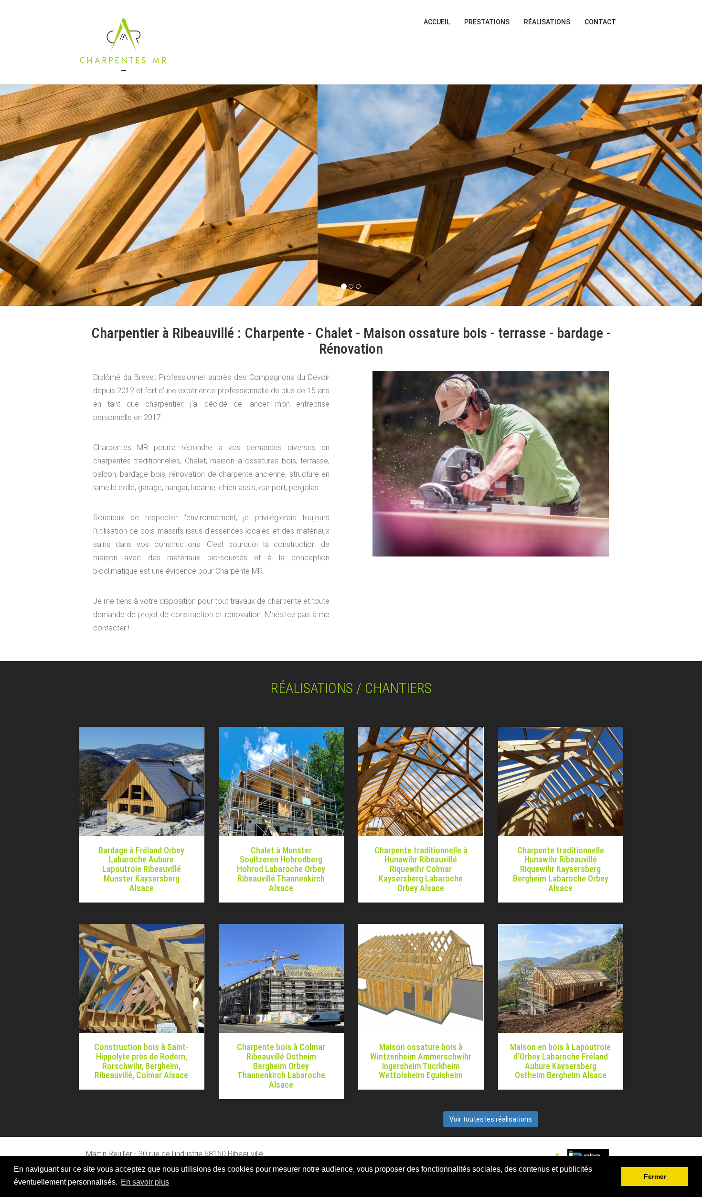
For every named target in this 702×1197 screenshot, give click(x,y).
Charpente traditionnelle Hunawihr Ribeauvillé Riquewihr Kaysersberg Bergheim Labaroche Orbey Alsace (560, 869)
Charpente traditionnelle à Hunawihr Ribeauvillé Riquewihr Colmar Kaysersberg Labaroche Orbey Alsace (421, 869)
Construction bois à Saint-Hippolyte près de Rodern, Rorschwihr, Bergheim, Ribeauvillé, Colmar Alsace (141, 1061)
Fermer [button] (655, 1176)
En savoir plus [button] (145, 1182)
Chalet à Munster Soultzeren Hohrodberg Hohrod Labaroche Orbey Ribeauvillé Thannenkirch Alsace (281, 869)
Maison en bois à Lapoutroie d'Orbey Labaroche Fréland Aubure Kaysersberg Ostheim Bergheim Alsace (560, 1061)
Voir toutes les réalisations (490, 1119)
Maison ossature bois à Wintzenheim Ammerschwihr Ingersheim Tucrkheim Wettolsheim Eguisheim (420, 1061)
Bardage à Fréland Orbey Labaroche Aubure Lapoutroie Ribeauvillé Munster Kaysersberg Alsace (141, 869)
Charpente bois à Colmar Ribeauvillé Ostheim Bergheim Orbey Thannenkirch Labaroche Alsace (281, 1066)
